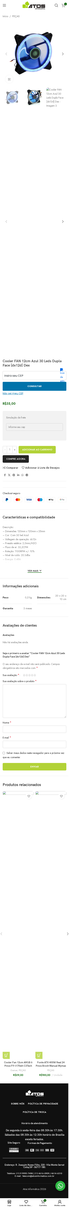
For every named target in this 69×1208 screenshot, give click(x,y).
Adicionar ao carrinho (37, 449)
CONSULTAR (34, 386)
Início (5, 16)
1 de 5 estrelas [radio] (24, 675)
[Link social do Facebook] (5, 475)
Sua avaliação (11, 675)
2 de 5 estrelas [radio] (26, 675)
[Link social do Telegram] (27, 475)
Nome (7, 723)
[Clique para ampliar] (9, 79)
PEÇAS (16, 16)
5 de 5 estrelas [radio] (34, 675)
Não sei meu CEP (13, 393)
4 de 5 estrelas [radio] (32, 675)
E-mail (7, 738)
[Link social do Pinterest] (14, 475)
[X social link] (9, 475)
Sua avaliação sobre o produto (20, 681)
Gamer (13, 1070)
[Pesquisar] (56, 5)
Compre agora (15, 459)
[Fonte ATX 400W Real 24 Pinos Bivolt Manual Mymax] (50, 925)
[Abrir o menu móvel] (4, 5)
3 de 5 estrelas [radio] (29, 675)
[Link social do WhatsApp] (22, 475)
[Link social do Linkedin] (18, 475)
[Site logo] (34, 5)
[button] (6, 53)
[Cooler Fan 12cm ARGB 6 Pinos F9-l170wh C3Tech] (18, 925)
